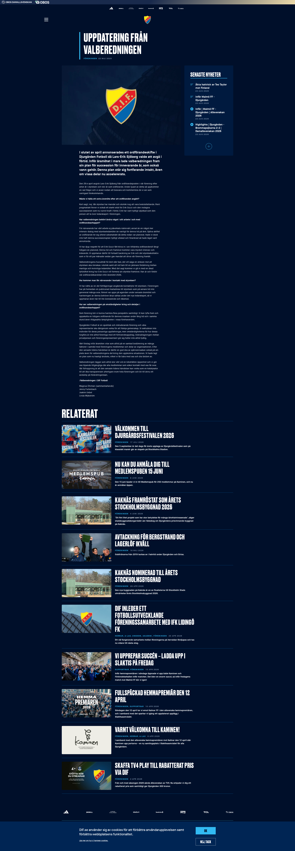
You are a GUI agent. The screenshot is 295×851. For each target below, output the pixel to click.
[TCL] (171, 8)
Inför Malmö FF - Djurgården (205, 98)
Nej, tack (205, 841)
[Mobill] (121, 8)
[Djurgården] (147, 20)
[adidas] (111, 8)
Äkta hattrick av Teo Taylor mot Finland (211, 86)
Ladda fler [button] (209, 146)
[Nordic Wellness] (131, 8)
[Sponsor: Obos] (42, 1)
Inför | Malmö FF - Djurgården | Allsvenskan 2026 (210, 112)
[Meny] (46, 20)
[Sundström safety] (151, 8)
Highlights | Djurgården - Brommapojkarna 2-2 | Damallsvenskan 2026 (209, 128)
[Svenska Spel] (161, 8)
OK (205, 830)
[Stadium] (141, 8)
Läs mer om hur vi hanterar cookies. (93, 841)
